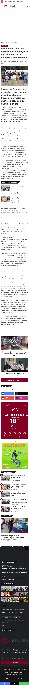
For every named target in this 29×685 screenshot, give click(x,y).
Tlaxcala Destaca (20, 622)
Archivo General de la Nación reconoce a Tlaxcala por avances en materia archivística (19, 508)
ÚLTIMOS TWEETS (7, 630)
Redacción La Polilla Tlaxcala (9, 61)
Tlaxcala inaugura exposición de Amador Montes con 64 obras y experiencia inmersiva (19, 501)
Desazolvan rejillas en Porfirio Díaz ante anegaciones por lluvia (19, 493)
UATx (3, 625)
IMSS (16, 612)
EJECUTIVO (14, 42)
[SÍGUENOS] (26, 548)
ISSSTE (21, 612)
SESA (3, 622)
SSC (8, 622)
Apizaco (16, 609)
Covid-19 (4, 612)
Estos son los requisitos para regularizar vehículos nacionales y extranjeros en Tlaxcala (12, 537)
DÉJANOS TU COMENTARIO (14, 380)
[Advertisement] (14, 25)
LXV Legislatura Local (6, 617)
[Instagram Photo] (6, 552)
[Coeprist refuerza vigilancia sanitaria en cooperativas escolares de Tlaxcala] (5, 594)
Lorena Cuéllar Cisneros (18, 614)
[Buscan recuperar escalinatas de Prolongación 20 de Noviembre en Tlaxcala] (5, 199)
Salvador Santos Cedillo (7, 620)
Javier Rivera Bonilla (6, 614)
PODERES (8, 42)
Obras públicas (17, 617)
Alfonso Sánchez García (7, 609)
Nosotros (20, 674)
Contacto (15, 674)
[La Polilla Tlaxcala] (10, 6)
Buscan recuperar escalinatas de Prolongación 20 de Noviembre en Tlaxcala (19, 199)
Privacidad (9, 674)
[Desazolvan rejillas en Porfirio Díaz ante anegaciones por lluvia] (5, 494)
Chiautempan (23, 609)
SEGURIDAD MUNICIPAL (20, 620)
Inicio (3, 42)
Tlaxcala (12, 622)
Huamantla (10, 612)
